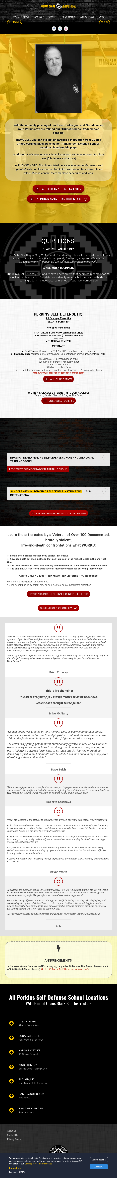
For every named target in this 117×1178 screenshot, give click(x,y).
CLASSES (38, 16)
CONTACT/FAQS (87, 16)
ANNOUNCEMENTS (61, 379)
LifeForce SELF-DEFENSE (61, 400)
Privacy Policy (14, 1139)
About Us (11, 1131)
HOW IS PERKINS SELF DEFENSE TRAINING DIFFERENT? (58, 594)
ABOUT (26, 16)
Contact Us (12, 1135)
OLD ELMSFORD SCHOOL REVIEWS (58, 608)
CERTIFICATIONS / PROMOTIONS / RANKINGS (61, 513)
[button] (105, 457)
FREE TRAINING (15, 22)
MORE (101, 16)
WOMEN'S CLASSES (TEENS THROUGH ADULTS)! (62, 199)
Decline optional (99, 1160)
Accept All (98, 1167)
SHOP (51, 16)
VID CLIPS (104, 22)
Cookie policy (31, 1164)
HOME (16, 16)
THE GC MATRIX (67, 16)
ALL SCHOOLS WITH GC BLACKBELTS (61, 189)
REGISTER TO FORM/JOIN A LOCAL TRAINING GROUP (38, 469)
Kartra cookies (45, 1164)
